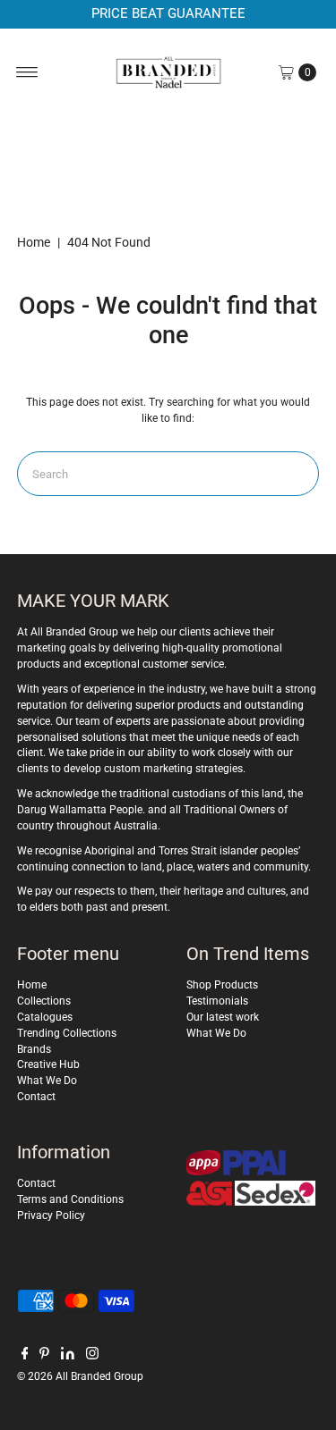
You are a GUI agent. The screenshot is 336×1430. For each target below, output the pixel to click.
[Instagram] (92, 1355)
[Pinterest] (44, 1355)
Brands (34, 1049)
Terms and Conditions (70, 1199)
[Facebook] (25, 1355)
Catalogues (45, 1017)
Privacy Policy (51, 1215)
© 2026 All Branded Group (80, 1376)
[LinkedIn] (67, 1355)
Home (33, 242)
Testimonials (217, 1001)
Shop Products (222, 985)
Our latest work (222, 1017)
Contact (36, 1096)
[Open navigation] (27, 72)
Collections (44, 1001)
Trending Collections (66, 1033)
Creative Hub (48, 1064)
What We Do (47, 1080)
